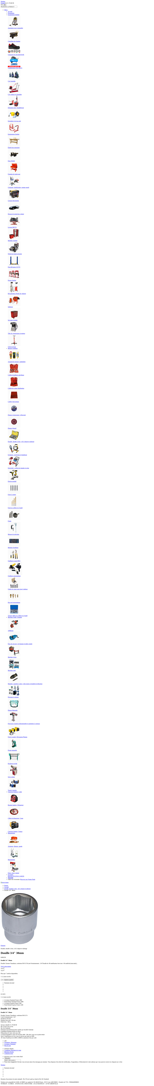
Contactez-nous (8, 1053)
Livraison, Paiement (10, 1044)
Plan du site (7, 1045)
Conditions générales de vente (12, 1050)
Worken (3, 1)
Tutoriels (10, 878)
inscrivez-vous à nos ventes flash (13, 1056)
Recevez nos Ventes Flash (27, 879)
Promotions (11, 13)
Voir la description (6, 966)
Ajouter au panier (8, 979)
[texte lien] (5, 882)
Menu (6, 10)
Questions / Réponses (10, 1042)
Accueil (10, 11)
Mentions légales (9, 1052)
